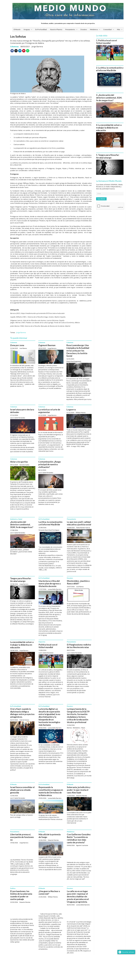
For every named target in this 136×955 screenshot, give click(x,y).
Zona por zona (17, 345)
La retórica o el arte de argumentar (49, 410)
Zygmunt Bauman (46, 345)
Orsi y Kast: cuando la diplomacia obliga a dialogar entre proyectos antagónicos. (22, 713)
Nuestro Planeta (56, 29)
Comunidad (107, 29)
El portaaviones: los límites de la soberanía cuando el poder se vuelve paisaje (21, 895)
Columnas (14, 46)
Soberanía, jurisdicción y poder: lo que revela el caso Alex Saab (78, 790)
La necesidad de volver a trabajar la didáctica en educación (21, 645)
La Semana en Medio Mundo (109, 181)
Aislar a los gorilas (19, 461)
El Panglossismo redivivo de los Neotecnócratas (79, 646)
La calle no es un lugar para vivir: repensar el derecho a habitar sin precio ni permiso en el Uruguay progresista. (78, 896)
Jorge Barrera (21, 332)
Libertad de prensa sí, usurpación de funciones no (22, 837)
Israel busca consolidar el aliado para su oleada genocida (22, 790)
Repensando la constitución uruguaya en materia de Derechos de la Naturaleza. (51, 791)
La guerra (71, 409)
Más (118, 29)
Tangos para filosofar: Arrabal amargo (20, 579)
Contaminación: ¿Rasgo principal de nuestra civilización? (49, 464)
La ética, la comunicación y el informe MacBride (50, 523)
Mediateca (94, 29)
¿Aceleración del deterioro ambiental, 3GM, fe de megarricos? (21, 525)
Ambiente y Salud (16, 519)
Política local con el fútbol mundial (48, 646)
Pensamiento (70, 29)
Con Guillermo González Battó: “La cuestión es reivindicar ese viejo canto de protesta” (79, 838)
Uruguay (27, 29)
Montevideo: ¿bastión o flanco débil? (78, 582)
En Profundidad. (41, 29)
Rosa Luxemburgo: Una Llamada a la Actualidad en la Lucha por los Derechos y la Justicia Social (77, 350)
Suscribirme (101, 199)
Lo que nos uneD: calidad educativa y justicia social (79, 523)
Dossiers (83, 29)
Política (12, 888)
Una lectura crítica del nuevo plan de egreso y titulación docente (50, 584)
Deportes (42, 642)
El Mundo (17, 29)
